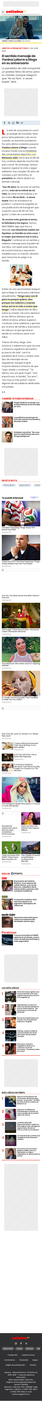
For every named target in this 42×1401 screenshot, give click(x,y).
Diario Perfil (8, 1348)
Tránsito (33, 1365)
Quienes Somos (28, 1355)
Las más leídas (10, 988)
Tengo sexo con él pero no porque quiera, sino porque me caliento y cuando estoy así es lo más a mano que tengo (20, 303)
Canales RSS (12, 1355)
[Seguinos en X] (26, 1343)
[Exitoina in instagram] (16, 1343)
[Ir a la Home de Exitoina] (16, 12)
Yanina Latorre (10, 147)
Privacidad (23, 1360)
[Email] (22, 123)
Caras (19, 1348)
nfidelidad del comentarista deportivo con (19, 154)
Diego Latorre (25, 485)
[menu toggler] (2, 11)
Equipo (35, 1360)
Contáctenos (9, 1360)
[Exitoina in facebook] (21, 1343)
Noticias (29, 1348)
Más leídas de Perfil (13, 1092)
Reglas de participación (15, 1365)
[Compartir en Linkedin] (17, 122)
